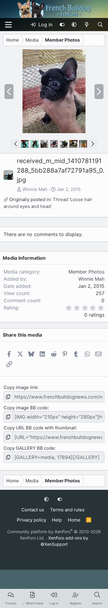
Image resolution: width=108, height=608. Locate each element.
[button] (74, 25)
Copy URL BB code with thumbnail (40, 428)
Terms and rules (67, 510)
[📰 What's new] (87, 25)
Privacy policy (31, 520)
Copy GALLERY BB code (29, 448)
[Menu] (8, 24)
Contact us (32, 510)
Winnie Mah (34, 189)
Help (57, 520)
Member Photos (86, 272)
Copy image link (21, 387)
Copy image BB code (26, 408)
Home (74, 520)
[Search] (100, 25)
